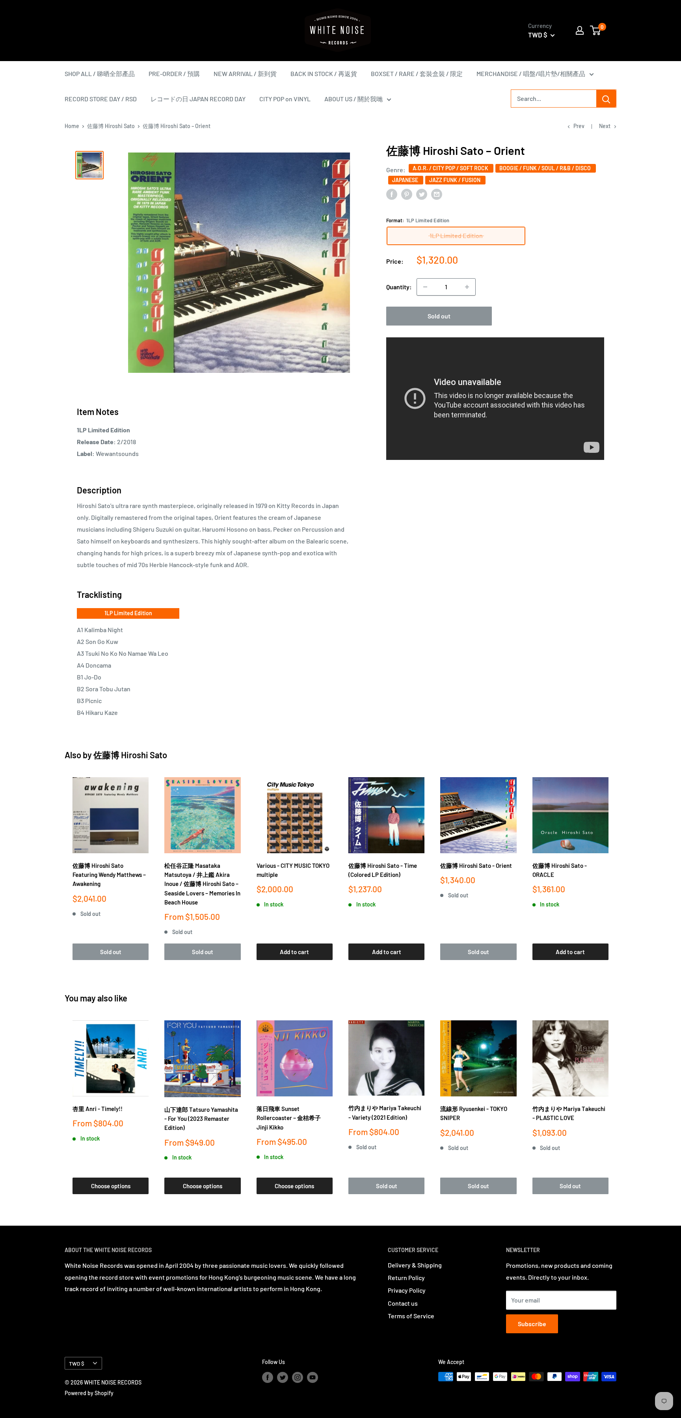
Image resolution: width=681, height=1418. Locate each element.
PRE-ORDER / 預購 (174, 73)
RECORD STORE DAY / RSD (101, 98)
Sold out (439, 316)
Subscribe (532, 1323)
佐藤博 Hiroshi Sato (111, 126)
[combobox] (553, 98)
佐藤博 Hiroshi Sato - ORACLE (559, 870)
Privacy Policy (407, 1290)
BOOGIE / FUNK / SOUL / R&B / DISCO (545, 168)
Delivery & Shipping (415, 1265)
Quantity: (399, 286)
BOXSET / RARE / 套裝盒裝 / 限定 (417, 73)
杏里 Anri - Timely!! (98, 1108)
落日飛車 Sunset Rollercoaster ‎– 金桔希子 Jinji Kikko (289, 1118)
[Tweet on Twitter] (421, 194)
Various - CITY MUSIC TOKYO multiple (293, 870)
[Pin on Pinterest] (406, 194)
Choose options (110, 1185)
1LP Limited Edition (128, 613)
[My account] (580, 30)
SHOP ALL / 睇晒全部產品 (100, 73)
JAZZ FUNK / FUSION (455, 180)
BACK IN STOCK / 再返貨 (323, 73)
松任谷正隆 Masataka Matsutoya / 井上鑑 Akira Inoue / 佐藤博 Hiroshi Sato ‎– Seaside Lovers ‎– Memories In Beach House (202, 884)
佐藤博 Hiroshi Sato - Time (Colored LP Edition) (382, 870)
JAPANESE (405, 180)
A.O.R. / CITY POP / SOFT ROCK (451, 168)
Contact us (403, 1303)
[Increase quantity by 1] (467, 287)
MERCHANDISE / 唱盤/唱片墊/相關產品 (530, 73)
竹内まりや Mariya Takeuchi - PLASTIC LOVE (568, 1113)
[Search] (606, 98)
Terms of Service (411, 1315)
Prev (578, 126)
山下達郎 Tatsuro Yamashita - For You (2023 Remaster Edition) (201, 1118)
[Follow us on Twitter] (282, 1377)
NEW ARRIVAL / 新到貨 (245, 73)
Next (604, 126)
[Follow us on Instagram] (297, 1377)
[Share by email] (436, 194)
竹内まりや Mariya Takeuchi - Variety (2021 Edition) (384, 1112)
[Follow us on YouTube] (312, 1377)
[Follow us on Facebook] (267, 1377)
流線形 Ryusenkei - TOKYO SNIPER (473, 1113)
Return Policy (406, 1277)
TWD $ (76, 1363)
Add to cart (294, 951)
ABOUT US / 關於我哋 (353, 98)
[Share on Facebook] (391, 194)
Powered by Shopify (89, 1393)
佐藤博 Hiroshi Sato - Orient (476, 865)
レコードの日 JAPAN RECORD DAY (198, 98)
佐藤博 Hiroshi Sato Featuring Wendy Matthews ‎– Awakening (109, 875)
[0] (596, 30)
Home (72, 126)
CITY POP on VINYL (285, 98)
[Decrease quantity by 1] (425, 287)
